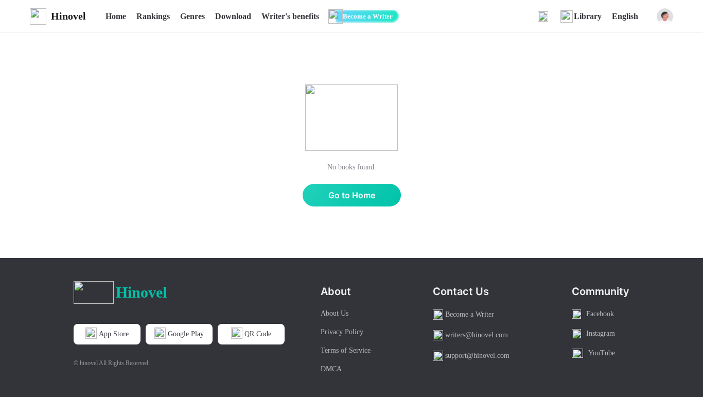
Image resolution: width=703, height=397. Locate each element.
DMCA (331, 369)
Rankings (153, 16)
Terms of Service (346, 350)
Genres (192, 16)
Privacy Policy (342, 332)
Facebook (600, 314)
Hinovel (68, 16)
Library (588, 16)
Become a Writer (368, 16)
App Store (114, 334)
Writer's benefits (290, 16)
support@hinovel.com (477, 355)
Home (116, 16)
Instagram (600, 333)
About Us (334, 313)
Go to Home (351, 195)
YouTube (601, 353)
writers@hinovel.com (476, 335)
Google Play (186, 334)
